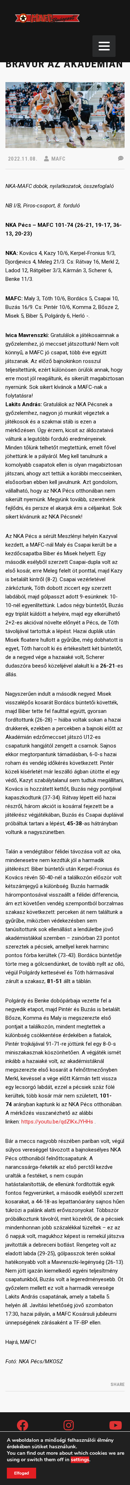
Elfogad (21, 1473)
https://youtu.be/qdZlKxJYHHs (57, 1121)
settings (80, 1460)
